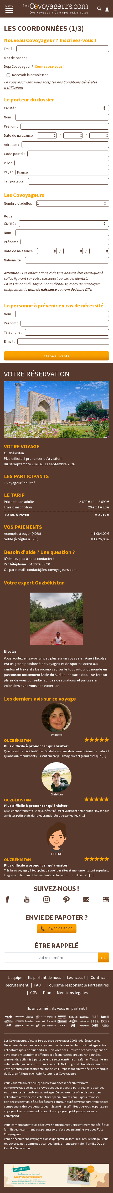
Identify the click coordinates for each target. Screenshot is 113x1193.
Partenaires (98, 985)
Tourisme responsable (67, 985)
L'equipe (15, 977)
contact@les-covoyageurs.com (51, 569)
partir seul (43, 1050)
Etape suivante (57, 356)
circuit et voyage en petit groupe (64, 1111)
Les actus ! (76, 977)
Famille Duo (94, 1143)
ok (103, 957)
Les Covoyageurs (65, 1073)
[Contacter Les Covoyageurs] (86, 900)
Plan (47, 992)
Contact (98, 977)
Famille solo (88, 1139)
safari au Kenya (14, 1064)
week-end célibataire (37, 1097)
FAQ (37, 985)
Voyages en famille (71, 1129)
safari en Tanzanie (90, 1059)
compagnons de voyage (20, 1106)
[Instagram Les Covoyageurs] (46, 900)
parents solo (49, 1129)
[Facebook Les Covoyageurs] (7, 900)
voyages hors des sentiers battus (62, 1045)
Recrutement (16, 985)
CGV (33, 992)
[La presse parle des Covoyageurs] (56, 1020)
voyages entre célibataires (21, 1069)
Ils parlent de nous (44, 977)
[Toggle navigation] (9, 9)
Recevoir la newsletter (30, 74)
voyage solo (11, 1111)
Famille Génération (17, 1148)
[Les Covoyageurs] (55, 8)
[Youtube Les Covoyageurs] (27, 900)
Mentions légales (72, 992)
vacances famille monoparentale (61, 1143)
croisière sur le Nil (53, 1064)
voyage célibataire (27, 1087)
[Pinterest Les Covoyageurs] (66, 900)
